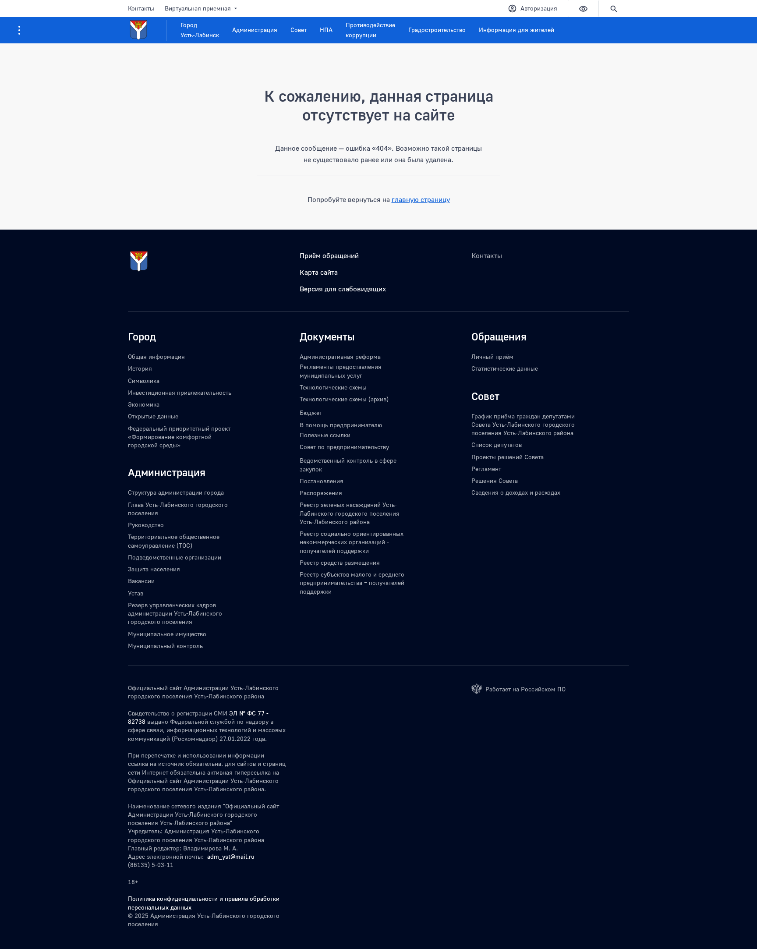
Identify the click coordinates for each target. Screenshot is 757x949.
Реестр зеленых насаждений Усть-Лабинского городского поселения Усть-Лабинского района (350, 513)
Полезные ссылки (325, 435)
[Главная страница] (147, 30)
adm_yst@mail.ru (231, 856)
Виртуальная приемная (198, 8)
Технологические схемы (333, 387)
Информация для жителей (516, 29)
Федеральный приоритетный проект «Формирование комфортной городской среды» (179, 437)
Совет (298, 29)
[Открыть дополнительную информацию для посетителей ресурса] (19, 30)
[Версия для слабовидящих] (583, 8)
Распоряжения (321, 492)
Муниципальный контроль (165, 645)
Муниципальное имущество (167, 633)
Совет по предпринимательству (344, 446)
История (140, 368)
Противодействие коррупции (370, 30)
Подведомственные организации (174, 557)
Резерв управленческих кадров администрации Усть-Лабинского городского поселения (175, 613)
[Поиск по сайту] (613, 8)
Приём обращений (329, 255)
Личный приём (492, 356)
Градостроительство (437, 29)
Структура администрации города (176, 492)
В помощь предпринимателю (341, 424)
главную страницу (421, 199)
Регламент (486, 468)
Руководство (146, 524)
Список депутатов (496, 444)
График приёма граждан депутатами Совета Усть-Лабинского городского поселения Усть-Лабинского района (523, 424)
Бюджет (311, 412)
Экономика (143, 404)
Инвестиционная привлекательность (179, 392)
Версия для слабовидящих (343, 288)
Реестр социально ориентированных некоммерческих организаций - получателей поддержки (351, 542)
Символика (143, 380)
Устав (135, 593)
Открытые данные (153, 416)
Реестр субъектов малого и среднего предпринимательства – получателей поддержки (352, 582)
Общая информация (156, 356)
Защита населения (154, 569)
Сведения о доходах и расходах (515, 492)
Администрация (254, 29)
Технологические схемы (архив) (344, 399)
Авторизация (538, 8)
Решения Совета (494, 480)
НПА (326, 29)
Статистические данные (504, 368)
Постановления (321, 481)
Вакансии (141, 580)
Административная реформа (340, 356)
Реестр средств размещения (340, 562)
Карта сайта (319, 272)
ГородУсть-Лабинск (199, 30)
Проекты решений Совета (507, 456)
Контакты (141, 8)
